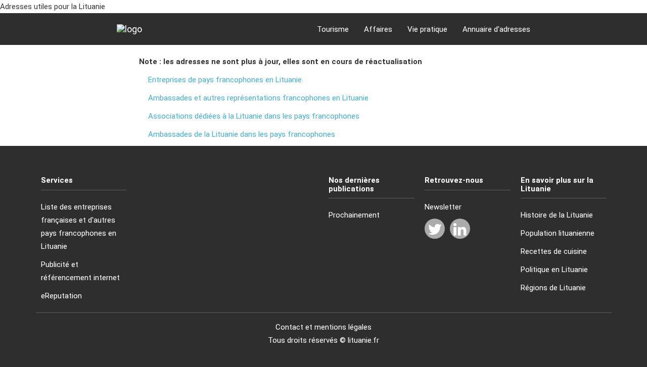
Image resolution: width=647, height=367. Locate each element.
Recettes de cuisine (554, 251)
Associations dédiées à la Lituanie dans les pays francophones (253, 116)
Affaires (378, 29)
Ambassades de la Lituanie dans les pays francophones (241, 134)
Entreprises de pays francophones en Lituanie (225, 79)
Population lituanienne (557, 233)
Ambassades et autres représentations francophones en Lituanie (258, 97)
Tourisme (333, 29)
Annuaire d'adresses (496, 29)
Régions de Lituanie (553, 287)
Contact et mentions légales (323, 327)
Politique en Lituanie (554, 269)
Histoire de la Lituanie (557, 215)
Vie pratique (427, 29)
